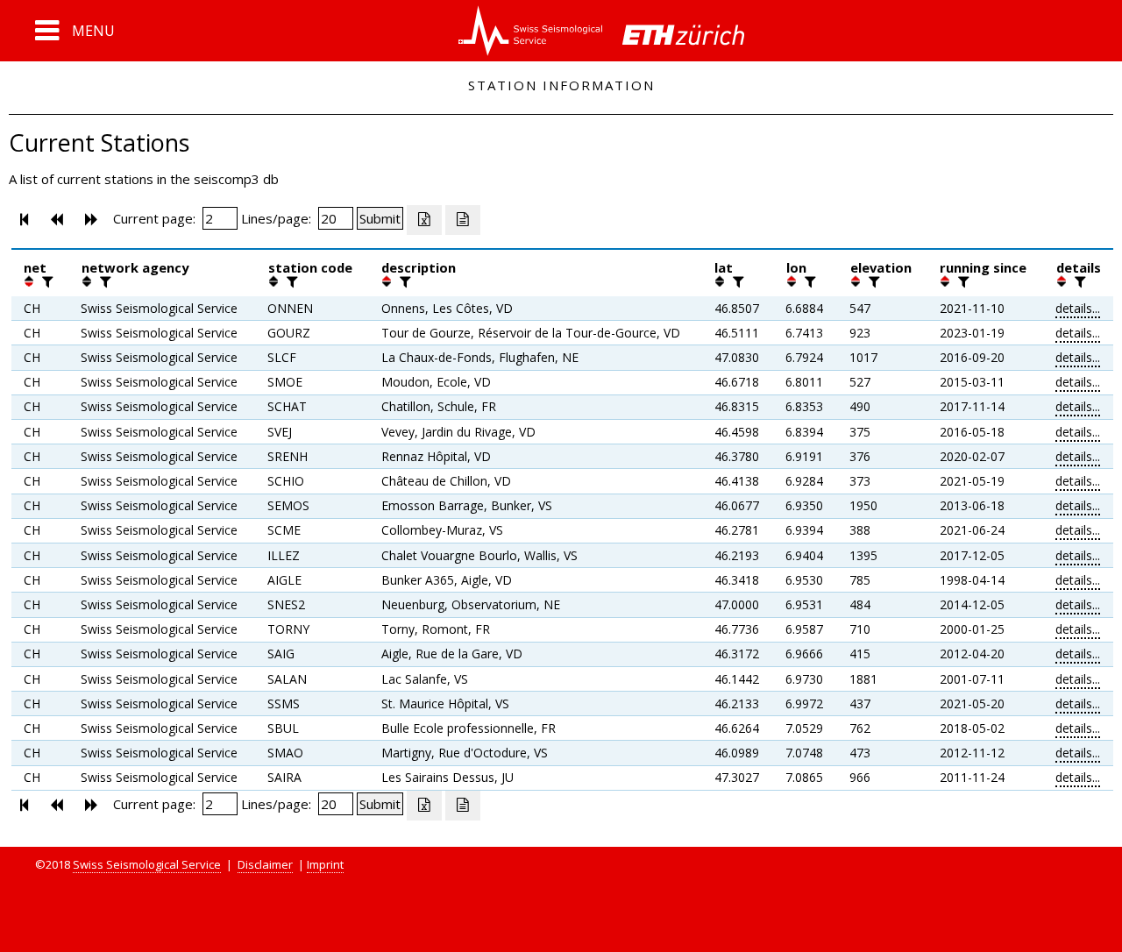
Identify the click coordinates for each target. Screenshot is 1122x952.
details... (1077, 308)
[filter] (45, 281)
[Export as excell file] (424, 220)
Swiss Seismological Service (147, 864)
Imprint (325, 864)
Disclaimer (265, 864)
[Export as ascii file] (462, 220)
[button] (75, 30)
